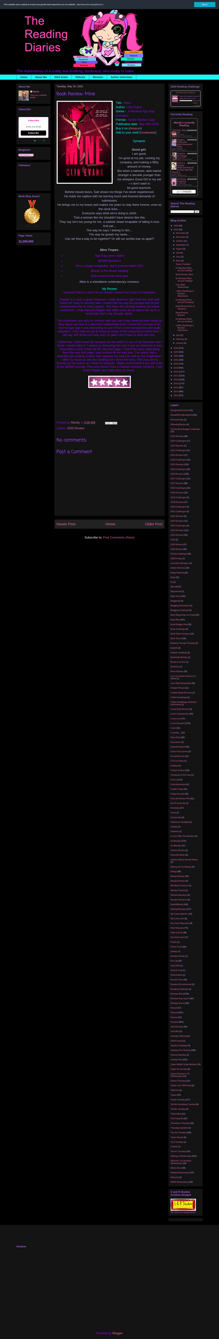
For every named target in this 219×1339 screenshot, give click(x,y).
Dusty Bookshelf (178, 747)
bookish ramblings (179, 653)
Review (174, 1017)
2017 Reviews (177, 483)
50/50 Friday (176, 558)
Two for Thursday (178, 1151)
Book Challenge (178, 629)
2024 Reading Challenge (185, 92)
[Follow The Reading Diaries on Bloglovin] (26, 156)
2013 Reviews (177, 446)
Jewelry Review (178, 850)
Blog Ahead (176, 591)
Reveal (174, 1008)
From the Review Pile (180, 798)
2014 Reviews (177, 455)
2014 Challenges (178, 450)
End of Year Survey (179, 751)
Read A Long (176, 970)
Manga (174, 871)
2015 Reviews (177, 464)
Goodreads (147, 132)
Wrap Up (175, 1177)
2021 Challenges (178, 511)
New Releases (177, 928)
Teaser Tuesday (178, 1100)
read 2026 (175, 966)
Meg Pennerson (178, 148)
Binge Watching (178, 573)
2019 (176, 368)
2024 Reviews (177, 535)
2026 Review (176, 549)
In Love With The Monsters (183, 836)
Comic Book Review (180, 709)
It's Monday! (176, 846)
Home (23, 77)
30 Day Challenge (179, 554)
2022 (176, 356)
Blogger (117, 1333)
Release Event (177, 1003)
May (178, 261)
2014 (176, 387)
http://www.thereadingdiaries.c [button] (90, 4)
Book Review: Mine (184, 274)
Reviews (98, 77)
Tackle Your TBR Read (181, 1085)
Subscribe (33, 133)
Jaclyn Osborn (177, 174)
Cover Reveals (177, 723)
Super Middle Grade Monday (183, 1064)
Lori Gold (181, 134)
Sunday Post (176, 1060)
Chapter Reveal (178, 688)
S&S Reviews (177, 1027)
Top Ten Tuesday (178, 1132)
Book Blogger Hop (179, 624)
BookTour (175, 667)
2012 (176, 395)
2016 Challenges (178, 469)
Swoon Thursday (178, 1081)
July (178, 253)
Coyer (173, 728)
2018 (176, 372)
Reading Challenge (179, 989)
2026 (176, 226)
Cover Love (176, 719)
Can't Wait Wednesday (181, 683)
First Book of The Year (181, 775)
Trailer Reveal (177, 1137)
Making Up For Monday (181, 867)
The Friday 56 (177, 1118)
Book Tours (176, 638)
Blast (173, 577)
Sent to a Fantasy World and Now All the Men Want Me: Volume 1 (182, 167)
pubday (174, 951)
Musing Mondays (178, 909)
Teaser (174, 1095)
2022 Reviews (177, 521)
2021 (176, 360)
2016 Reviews (177, 474)
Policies (80, 77)
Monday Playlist (178, 890)
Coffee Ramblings (179, 697)
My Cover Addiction (179, 914)
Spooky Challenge (179, 1045)
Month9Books (177, 904)
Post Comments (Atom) (119, 537)
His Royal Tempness (181, 180)
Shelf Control (176, 1041)
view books (196, 105)
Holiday (174, 827)
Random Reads (178, 956)
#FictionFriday (177, 420)
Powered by (27, 141)
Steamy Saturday (178, 1055)
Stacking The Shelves (180, 1050)
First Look (175, 780)
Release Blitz (177, 994)
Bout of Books (177, 671)
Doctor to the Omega (182, 155)
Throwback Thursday (180, 1123)
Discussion (176, 742)
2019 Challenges (178, 497)
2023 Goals (61, 77)
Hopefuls (175, 831)
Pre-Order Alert (177, 937)
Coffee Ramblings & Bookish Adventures (185, 293)
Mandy (36, 92)
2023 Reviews (177, 530)
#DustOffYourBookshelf (181, 415)
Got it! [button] (204, 5)
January (180, 343)
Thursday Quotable (179, 1128)
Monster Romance (179, 900)
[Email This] (106, 423)
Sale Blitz (175, 1031)
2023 (176, 352)
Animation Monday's (180, 563)
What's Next (176, 1168)
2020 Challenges (178, 507)
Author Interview (178, 568)
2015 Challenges (178, 460)
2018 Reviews (177, 493)
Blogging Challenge (180, 610)
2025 (176, 230)
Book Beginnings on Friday (183, 615)
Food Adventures (178, 784)
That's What (176, 1114)
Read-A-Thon (177, 980)
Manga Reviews (178, 881)
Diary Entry (176, 737)
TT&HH (174, 1147)
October (180, 241)
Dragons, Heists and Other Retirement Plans (184, 143)
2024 (176, 348)
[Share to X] (111, 423)
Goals (173, 813)
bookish (174, 648)
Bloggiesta (175, 601)
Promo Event (176, 947)
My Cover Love (177, 918)
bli (172, 582)
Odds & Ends (176, 933)
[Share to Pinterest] (116, 423)
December (181, 233)
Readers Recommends (181, 984)
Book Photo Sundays (180, 634)
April (178, 335)
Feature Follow (177, 770)
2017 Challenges (178, 479)
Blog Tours (175, 596)
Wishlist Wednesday (180, 1173)
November (181, 237)
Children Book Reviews (181, 693)
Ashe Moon (182, 157)
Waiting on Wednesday (181, 1156)
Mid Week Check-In (179, 885)
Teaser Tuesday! (183, 264)
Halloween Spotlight (180, 822)
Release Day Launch (180, 998)
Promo (174, 942)
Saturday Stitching (179, 1036)
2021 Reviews (177, 516)
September (181, 245)
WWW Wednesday (179, 1182)
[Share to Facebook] (113, 423)
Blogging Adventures (180, 605)
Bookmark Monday (179, 657)
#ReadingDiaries (178, 424)
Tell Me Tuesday (178, 1109)
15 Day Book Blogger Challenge (185, 429)
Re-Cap (174, 961)
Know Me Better (178, 855)
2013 (176, 391)
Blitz (173, 587)
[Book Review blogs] (32, 227)
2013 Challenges (178, 441)
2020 (176, 364)
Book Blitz (175, 620)
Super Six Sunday (179, 1069)
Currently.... (176, 733)
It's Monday (176, 841)
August (179, 249)
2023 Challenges (178, 526)
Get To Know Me (178, 803)
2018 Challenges (178, 488)
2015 (176, 383)
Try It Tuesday (177, 1142)
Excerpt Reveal (177, 756)
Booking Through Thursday (183, 643)
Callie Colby (182, 183)
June (178, 257)
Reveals (174, 1012)
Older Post (153, 524)
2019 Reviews (177, 502)
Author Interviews (121, 77)
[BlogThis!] (108, 423)
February (180, 339)
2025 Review (75, 428)
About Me (41, 77)
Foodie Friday (177, 789)
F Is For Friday (177, 761)
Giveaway (175, 808)
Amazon (135, 128)
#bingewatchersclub (180, 410)
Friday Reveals (177, 794)
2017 (176, 376)
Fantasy (174, 766)
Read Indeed (176, 975)
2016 (176, 380)
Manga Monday (178, 876)
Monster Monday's (179, 895)
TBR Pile (175, 1090)
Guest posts (176, 817)
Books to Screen (178, 662)
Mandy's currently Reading (184, 124)
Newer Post (66, 524)
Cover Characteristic (180, 714)
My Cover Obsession (180, 923)
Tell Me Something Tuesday (183, 1104)
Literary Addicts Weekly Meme (184, 860)
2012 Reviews (177, 436)
